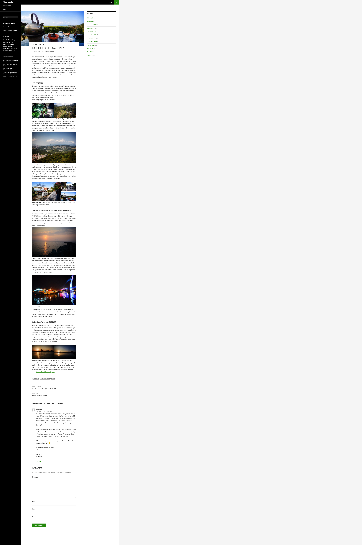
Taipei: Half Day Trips (8, 42)
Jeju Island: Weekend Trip (9, 50)
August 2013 (91, 45)
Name (34, 501)
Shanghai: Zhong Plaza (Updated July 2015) (44, 387)
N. (43, 51)
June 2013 (90, 52)
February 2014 (91, 25)
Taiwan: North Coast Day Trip (45, 372)
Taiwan (37, 44)
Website (34, 517)
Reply (39, 461)
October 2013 (91, 38)
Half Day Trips (45, 378)
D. (3, 60)
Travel (42, 44)
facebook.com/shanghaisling (10, 30)
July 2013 (90, 48)
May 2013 (90, 55)
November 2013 (92, 35)
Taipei (53, 378)
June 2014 (90, 21)
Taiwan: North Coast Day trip (10, 48)
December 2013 (91, 31)
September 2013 (92, 41)
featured (35, 378)
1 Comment (50, 51)
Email (34, 509)
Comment (35, 477)
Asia (33, 44)
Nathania (39, 409)
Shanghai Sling (8, 2)
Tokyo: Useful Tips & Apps (39, 394)
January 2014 (91, 28)
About (111, 2)
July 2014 (90, 18)
